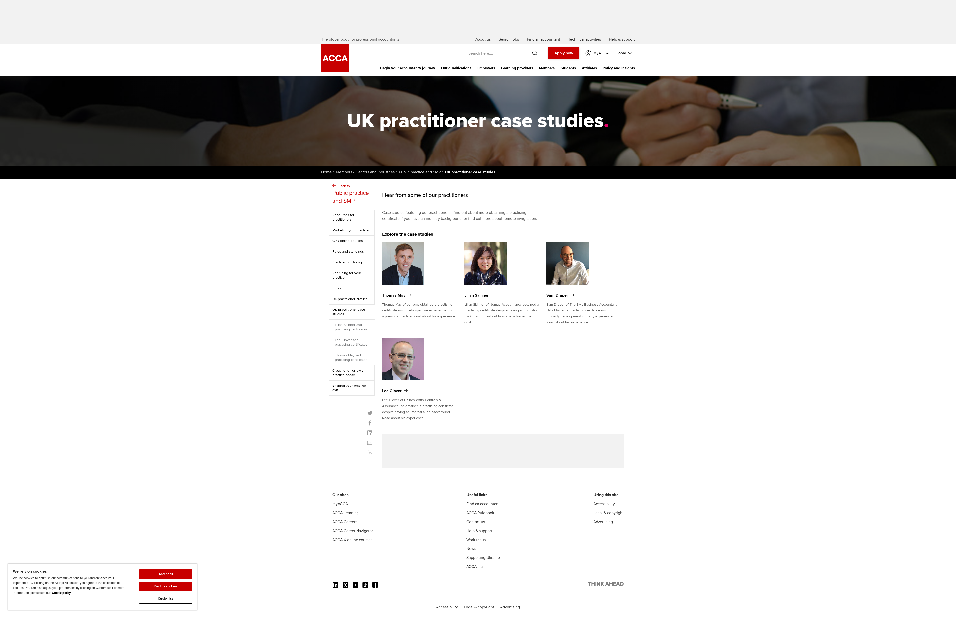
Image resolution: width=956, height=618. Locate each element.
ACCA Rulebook (480, 512)
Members (547, 68)
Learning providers (517, 68)
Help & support (479, 530)
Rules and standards (348, 251)
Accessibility (604, 503)
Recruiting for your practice (346, 275)
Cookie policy (61, 593)
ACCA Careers (344, 521)
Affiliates (589, 68)
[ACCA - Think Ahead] (606, 584)
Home (326, 172)
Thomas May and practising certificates (351, 357)
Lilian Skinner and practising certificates (351, 327)
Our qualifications (456, 68)
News (471, 548)
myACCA (340, 503)
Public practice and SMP (420, 172)
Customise (165, 599)
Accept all (166, 574)
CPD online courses (347, 241)
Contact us (475, 521)
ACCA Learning (345, 512)
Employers (486, 68)
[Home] (335, 70)
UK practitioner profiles (350, 299)
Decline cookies (165, 586)
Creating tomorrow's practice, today (347, 372)
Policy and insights (619, 68)
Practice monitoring (347, 262)
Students (568, 68)
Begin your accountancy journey (407, 68)
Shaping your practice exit (349, 388)
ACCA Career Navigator (352, 530)
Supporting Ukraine (483, 557)
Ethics (337, 288)
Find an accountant (483, 503)
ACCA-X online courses (352, 539)
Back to (350, 194)
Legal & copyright (608, 512)
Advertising (603, 521)
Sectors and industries (375, 172)
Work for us (476, 539)
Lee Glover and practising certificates (351, 342)
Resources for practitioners (343, 217)
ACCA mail (475, 566)
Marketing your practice (350, 230)
